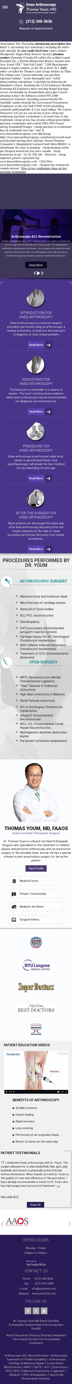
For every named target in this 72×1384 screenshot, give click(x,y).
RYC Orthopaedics (35, 1375)
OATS (37, 1367)
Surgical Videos (29, 919)
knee (18, 389)
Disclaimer (21, 1335)
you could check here (35, 50)
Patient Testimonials (33, 893)
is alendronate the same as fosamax (35, 145)
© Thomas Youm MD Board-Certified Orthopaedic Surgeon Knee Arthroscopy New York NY (36, 1324)
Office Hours (36, 1240)
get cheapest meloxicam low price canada (25, 151)
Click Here (45, 161)
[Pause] (38, 273)
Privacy (34, 1335)
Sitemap (46, 1335)
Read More (36, 265)
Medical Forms (29, 881)
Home (9, 1335)
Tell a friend (19, 1339)
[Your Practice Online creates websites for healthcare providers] (36, 1262)
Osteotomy (59, 1367)
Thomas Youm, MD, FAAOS (36, 830)
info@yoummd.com (44, 1288)
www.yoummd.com (44, 1293)
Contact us (36, 1271)
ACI (46, 1367)
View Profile (36, 868)
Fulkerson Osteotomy (35, 1371)
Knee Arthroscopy (22, 323)
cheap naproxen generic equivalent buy (33, 156)
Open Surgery (43, 662)
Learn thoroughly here (37, 78)
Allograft (15, 1375)
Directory (50, 154)
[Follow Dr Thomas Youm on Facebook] (28, 1310)
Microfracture (13, 1367)
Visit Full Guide (32, 64)
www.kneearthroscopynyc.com (18, 133)
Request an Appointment (36, 28)
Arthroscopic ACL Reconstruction (26, 1355)
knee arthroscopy (26, 397)
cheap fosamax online (56, 147)
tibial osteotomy (38, 694)
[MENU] (8, 6)
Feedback (59, 1335)
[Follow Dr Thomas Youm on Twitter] (36, 1309)
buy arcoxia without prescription (50, 120)
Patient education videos (27, 1045)
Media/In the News (32, 906)
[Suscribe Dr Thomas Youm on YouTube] (44, 1310)
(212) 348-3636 (39, 21)
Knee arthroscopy (19, 456)
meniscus (53, 596)
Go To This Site (33, 154)
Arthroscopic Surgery (43, 581)
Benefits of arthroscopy (36, 1100)
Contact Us (35, 1339)
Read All (35, 1205)
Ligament (58, 1371)
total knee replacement (51, 741)
